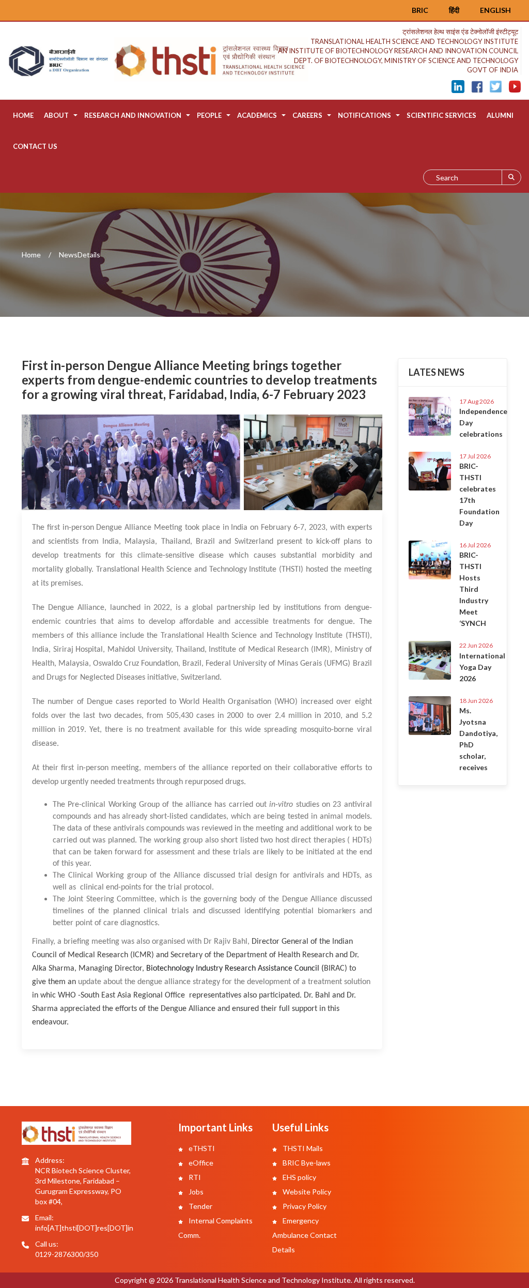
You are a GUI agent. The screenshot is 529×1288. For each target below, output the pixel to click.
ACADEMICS (257, 115)
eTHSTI (201, 1148)
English (495, 10)
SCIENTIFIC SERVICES (441, 115)
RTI (194, 1177)
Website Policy (306, 1191)
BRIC (420, 10)
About (56, 115)
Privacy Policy (303, 1206)
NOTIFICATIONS (364, 115)
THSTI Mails (302, 1148)
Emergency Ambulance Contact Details (304, 1235)
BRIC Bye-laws (306, 1162)
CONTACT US (35, 146)
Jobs (195, 1191)
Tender (199, 1206)
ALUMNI (500, 115)
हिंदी (454, 10)
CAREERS (307, 115)
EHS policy (298, 1177)
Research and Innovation (132, 115)
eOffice (200, 1162)
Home (23, 115)
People (209, 115)
